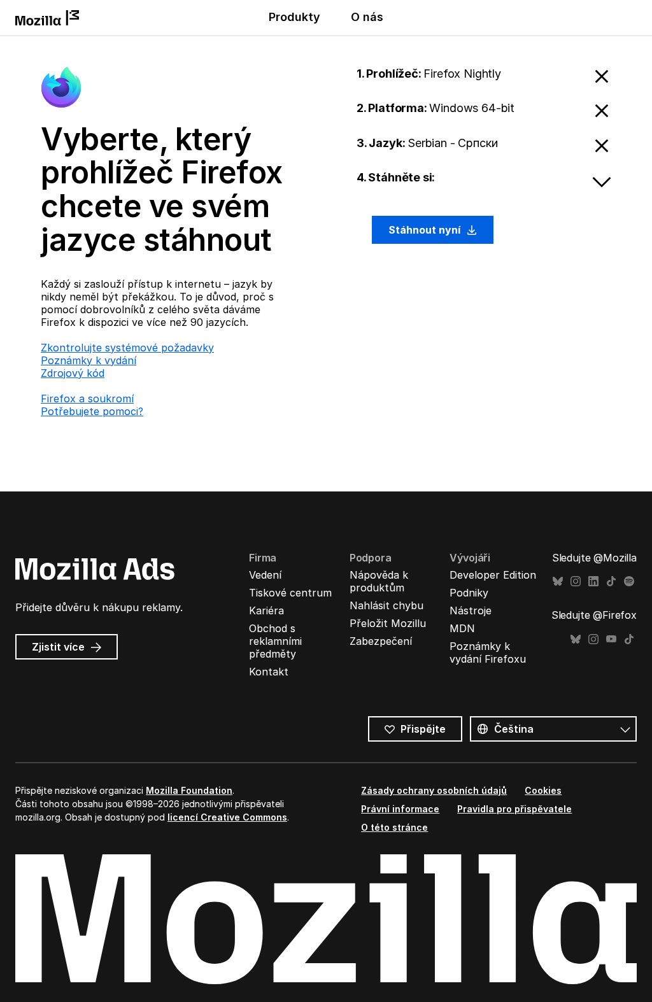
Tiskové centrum (290, 592)
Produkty (294, 17)
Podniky (469, 592)
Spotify (629, 581)
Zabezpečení (381, 641)
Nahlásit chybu (386, 605)
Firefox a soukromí (87, 398)
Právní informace (400, 808)
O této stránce (394, 827)
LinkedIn (593, 581)
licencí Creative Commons (227, 817)
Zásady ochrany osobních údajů (434, 790)
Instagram (575, 581)
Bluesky (557, 581)
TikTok (611, 581)
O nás (367, 17)
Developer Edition (493, 574)
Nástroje (471, 610)
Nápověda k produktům (379, 581)
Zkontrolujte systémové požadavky (127, 347)
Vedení (265, 574)
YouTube (611, 639)
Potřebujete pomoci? (92, 411)
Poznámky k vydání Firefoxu (488, 652)
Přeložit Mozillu (388, 623)
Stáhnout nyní (425, 229)
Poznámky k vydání (88, 360)
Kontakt (268, 671)
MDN (462, 628)
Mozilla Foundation (189, 790)
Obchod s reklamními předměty (275, 641)
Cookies (543, 790)
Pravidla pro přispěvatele (514, 808)
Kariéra (266, 610)
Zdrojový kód (72, 373)
